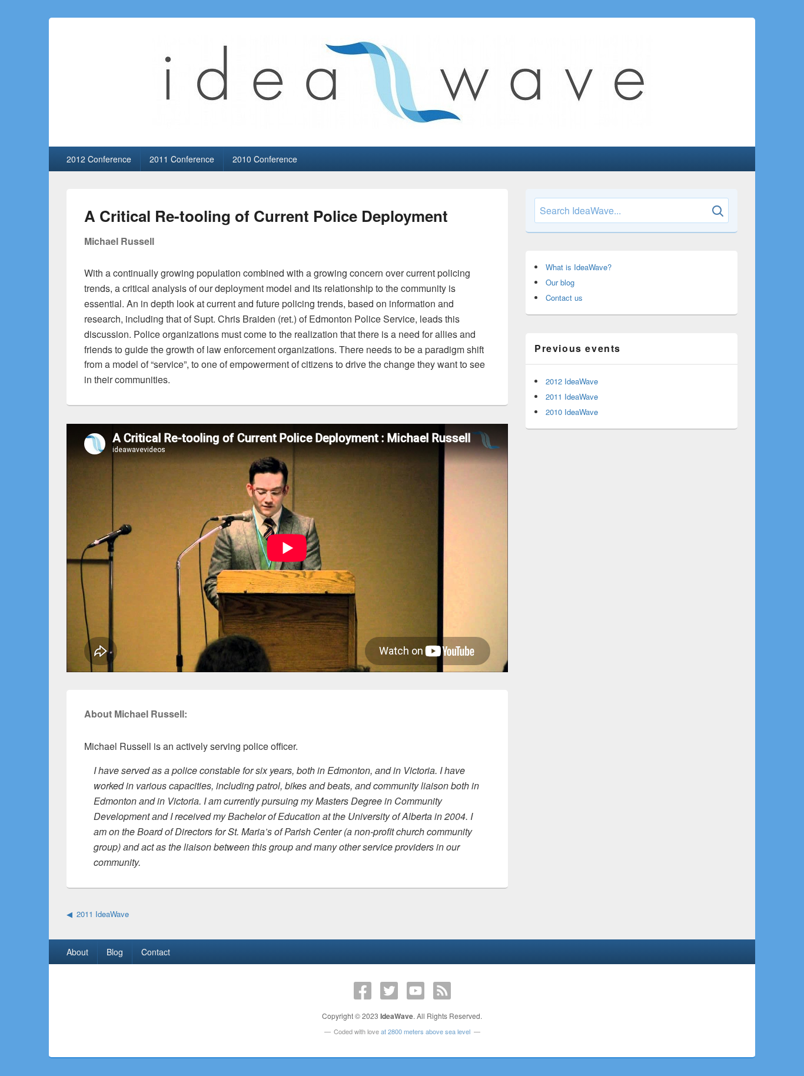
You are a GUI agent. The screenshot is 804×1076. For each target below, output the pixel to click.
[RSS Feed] (442, 990)
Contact (155, 952)
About (77, 952)
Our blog (560, 282)
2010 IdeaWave (572, 411)
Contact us (564, 297)
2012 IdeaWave (572, 381)
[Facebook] (362, 990)
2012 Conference (99, 159)
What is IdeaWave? (579, 267)
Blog (115, 952)
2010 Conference (264, 159)
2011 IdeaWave (103, 913)
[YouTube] (415, 990)
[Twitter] (389, 990)
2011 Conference (181, 159)
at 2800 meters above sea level (425, 1031)
